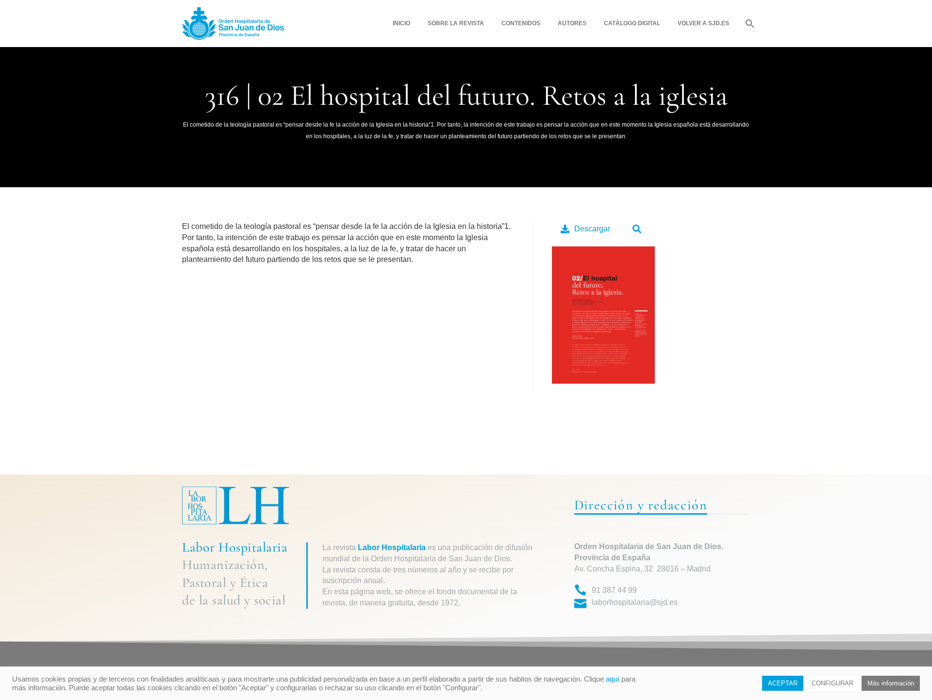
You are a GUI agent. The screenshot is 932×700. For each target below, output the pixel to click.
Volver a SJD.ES (703, 23)
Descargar (592, 229)
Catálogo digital (632, 23)
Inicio (401, 23)
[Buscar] (748, 23)
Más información (890, 683)
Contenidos (520, 23)
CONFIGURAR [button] (832, 683)
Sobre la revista (456, 23)
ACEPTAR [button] (783, 683)
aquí (612, 679)
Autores (572, 23)
